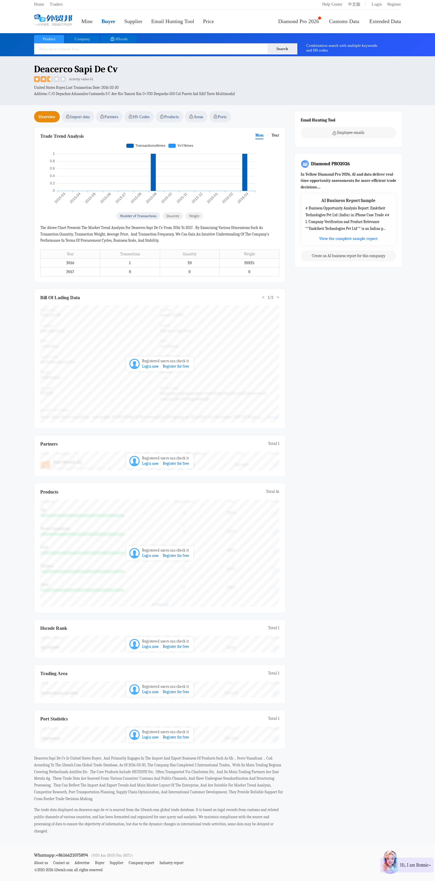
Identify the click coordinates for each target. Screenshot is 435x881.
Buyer (108, 21)
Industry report (171, 863)
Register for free (176, 366)
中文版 (354, 4)
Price (208, 21)
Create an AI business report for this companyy (348, 256)
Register (394, 4)
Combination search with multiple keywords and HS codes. (341, 47)
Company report (141, 863)
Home (39, 4)
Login (377, 4)
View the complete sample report (348, 239)
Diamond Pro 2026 (298, 21)
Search (282, 49)
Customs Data (344, 21)
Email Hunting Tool (172, 21)
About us (41, 863)
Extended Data (385, 21)
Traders (56, 4)
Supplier (133, 21)
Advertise (82, 863)
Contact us (61, 863)
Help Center (332, 4)
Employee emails (350, 132)
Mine (87, 21)
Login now (150, 366)
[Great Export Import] (53, 20)
